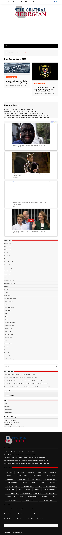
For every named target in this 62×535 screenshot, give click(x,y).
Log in (5, 403)
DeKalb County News (39, 83)
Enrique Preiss (10, 85)
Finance (6, 292)
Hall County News (8, 301)
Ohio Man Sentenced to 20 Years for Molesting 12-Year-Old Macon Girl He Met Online (24, 113)
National (6, 319)
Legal (5, 313)
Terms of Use (24, 2)
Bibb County (7, 255)
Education (6, 286)
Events (6, 289)
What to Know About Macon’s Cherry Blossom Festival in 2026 (19, 109)
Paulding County (8, 328)
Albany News (7, 243)
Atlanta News (7, 249)
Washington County (9, 359)
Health (5, 304)
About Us (10, 2)
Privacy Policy (16, 2)
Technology (7, 346)
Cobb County (7, 271)
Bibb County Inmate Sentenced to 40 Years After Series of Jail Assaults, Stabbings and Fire (26, 115)
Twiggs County (8, 352)
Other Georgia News (9, 325)
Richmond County (8, 334)
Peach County (7, 331)
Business (6, 259)
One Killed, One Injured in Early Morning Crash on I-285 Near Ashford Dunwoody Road (44, 89)
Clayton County (8, 268)
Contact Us (31, 2)
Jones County (7, 310)
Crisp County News (9, 280)
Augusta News (7, 252)
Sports (5, 340)
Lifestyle (6, 316)
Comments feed (8, 409)
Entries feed (7, 406)
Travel (5, 349)
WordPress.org (8, 412)
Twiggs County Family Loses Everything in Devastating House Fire (20, 111)
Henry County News (9, 307)
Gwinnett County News (10, 298)
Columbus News (8, 277)
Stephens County (8, 343)
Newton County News (9, 322)
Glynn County (7, 295)
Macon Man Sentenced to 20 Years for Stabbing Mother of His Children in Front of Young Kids (26, 117)
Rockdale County (8, 337)
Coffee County (7, 274)
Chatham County (8, 265)
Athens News (7, 246)
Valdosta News (8, 356)
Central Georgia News (11, 77)
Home (5, 2)
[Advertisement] (31, 32)
